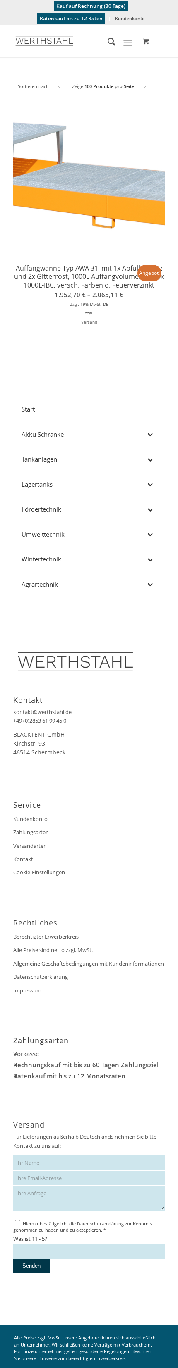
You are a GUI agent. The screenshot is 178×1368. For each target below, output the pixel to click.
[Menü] (127, 43)
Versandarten (30, 845)
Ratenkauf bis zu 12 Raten (71, 18)
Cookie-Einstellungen (39, 872)
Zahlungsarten (31, 832)
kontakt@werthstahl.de (42, 712)
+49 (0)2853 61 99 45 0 (39, 720)
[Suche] (107, 43)
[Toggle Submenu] (150, 434)
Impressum (27, 990)
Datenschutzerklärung (40, 976)
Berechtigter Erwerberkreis (46, 936)
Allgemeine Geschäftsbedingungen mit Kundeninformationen (88, 963)
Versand (89, 322)
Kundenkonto (130, 18)
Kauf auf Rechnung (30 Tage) (90, 6)
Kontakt (23, 859)
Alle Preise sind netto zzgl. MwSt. (53, 950)
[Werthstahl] (73, 40)
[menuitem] (91, 6)
